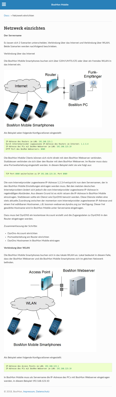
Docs (6, 15)
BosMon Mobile (60, 4)
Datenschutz (42, 391)
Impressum (29, 391)
